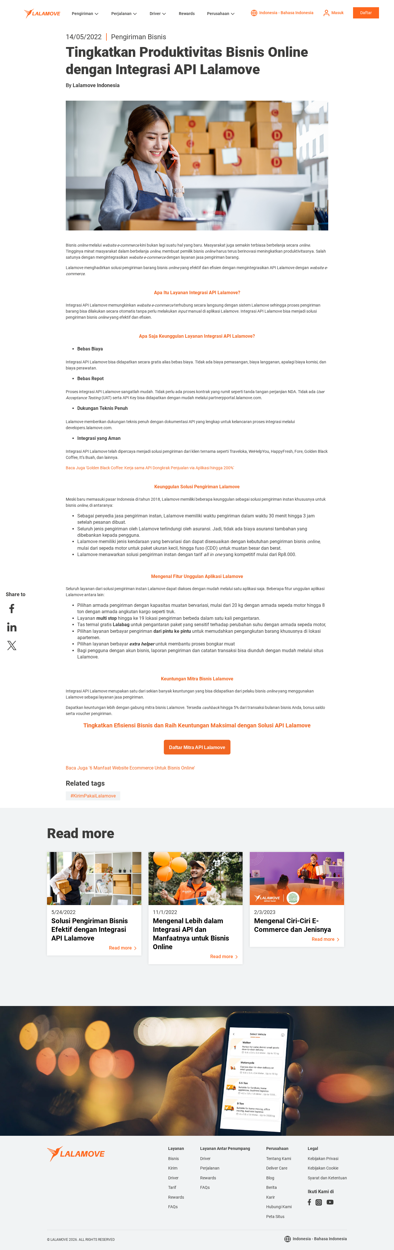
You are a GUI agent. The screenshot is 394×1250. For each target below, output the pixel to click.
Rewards (187, 13)
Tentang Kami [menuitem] (278, 1158)
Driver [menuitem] (173, 1178)
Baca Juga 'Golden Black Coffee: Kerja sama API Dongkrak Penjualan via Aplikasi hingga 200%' (150, 468)
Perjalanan (121, 13)
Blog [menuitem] (270, 1178)
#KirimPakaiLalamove (93, 796)
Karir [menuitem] (270, 1197)
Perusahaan (218, 13)
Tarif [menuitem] (172, 1187)
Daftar (366, 12)
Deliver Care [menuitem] (276, 1168)
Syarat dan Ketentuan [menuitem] (327, 1178)
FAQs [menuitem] (173, 1206)
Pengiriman (82, 13)
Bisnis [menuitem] (173, 1158)
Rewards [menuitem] (176, 1197)
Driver (155, 13)
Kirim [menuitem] (172, 1168)
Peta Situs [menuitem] (275, 1216)
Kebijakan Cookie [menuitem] (323, 1168)
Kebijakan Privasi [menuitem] (323, 1158)
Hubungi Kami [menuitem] (279, 1206)
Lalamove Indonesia (96, 85)
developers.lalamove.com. (89, 427)
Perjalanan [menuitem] (209, 1168)
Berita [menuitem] (271, 1187)
